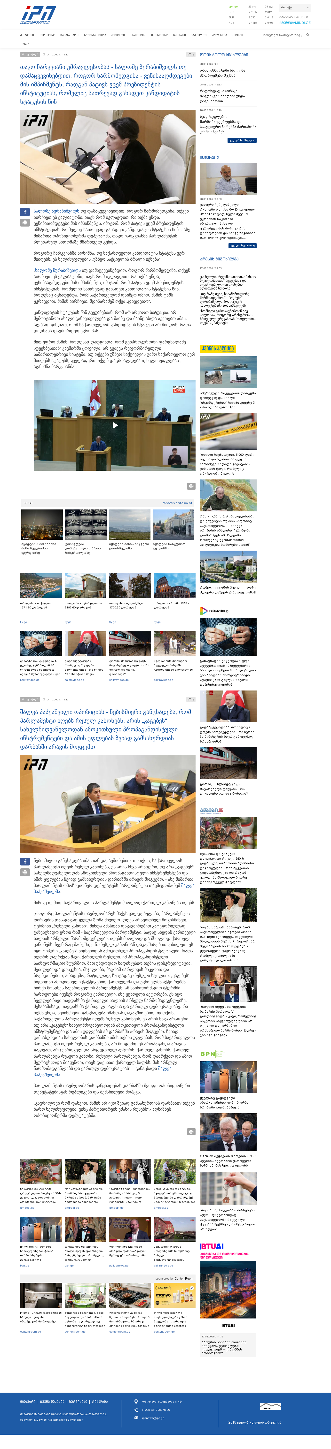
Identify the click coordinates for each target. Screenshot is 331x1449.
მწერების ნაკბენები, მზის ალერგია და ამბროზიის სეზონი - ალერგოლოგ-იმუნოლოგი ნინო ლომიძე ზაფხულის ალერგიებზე (85, 1321)
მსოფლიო (119, 35)
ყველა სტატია (241, 245)
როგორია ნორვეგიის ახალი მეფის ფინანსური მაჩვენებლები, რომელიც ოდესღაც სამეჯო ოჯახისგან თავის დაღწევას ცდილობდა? (84, 1257)
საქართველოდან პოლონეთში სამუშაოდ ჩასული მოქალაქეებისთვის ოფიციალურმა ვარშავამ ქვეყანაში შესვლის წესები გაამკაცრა (174, 1260)
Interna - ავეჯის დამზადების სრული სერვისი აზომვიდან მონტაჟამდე (41, 1317)
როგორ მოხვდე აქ (177, 503)
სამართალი (69, 35)
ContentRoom (184, 1278)
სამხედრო (199, 35)
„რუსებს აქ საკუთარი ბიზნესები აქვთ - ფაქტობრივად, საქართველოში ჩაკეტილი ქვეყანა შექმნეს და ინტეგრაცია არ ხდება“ (227, 1219)
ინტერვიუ (209, 157)
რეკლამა (100, 1401)
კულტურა (219, 35)
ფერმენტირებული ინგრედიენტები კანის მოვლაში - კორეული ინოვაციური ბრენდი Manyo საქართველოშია (172, 1321)
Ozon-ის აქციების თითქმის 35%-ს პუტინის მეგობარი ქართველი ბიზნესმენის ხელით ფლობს (228, 1160)
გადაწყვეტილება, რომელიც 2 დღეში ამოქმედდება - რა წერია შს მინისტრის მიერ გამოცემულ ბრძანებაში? (84, 669)
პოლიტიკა (47, 35)
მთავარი (27, 35)
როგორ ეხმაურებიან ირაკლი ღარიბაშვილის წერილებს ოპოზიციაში (127, 1251)
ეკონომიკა (159, 35)
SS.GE (28, 503)
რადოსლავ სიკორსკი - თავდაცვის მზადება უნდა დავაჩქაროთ (222, 96)
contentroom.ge (30, 1331)
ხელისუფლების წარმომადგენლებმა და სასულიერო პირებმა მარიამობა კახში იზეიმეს (228, 124)
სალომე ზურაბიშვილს (56, 211)
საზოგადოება (95, 35)
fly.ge (23, 622)
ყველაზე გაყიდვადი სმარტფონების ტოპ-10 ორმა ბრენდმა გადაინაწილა (37, 1253)
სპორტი (179, 35)
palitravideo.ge (29, 680)
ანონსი (237, 35)
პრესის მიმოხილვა (219, 259)
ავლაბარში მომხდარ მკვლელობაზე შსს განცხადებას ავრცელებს (173, 665)
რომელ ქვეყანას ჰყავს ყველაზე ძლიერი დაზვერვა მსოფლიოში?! (228, 590)
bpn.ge (233, 6)
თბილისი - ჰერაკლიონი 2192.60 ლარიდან (83, 605)
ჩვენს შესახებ (52, 1401)
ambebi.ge (27, 1207)
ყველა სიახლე (240, 140)
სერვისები (78, 1401)
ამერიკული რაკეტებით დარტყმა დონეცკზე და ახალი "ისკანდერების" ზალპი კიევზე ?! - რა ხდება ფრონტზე (228, 400)
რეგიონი (139, 35)
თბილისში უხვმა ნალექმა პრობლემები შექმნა (222, 72)
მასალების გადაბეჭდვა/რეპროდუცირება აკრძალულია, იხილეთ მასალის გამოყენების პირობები (63, 1416)
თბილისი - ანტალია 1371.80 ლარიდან (35, 605)
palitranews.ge (118, 1265)
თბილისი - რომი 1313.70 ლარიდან (172, 605)
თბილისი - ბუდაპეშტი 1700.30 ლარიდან (126, 605)
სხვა (26, 44)
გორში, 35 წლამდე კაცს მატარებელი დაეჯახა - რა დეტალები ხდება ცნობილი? (129, 667)
